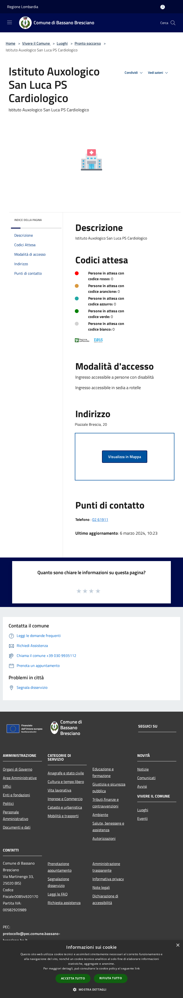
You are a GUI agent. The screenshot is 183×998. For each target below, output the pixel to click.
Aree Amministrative (20, 778)
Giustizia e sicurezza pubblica (108, 787)
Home (10, 43)
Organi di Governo (17, 769)
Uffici (7, 786)
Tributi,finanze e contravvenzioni (105, 803)
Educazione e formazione (103, 772)
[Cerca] (173, 23)
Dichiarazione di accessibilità (105, 899)
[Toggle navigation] (9, 22)
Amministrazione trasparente (106, 867)
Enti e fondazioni (16, 795)
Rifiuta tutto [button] (110, 978)
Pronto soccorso (88, 43)
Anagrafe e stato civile (66, 773)
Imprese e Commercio (65, 799)
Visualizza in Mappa (124, 457)
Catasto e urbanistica (65, 807)
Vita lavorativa (59, 790)
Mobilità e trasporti (63, 816)
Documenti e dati (16, 827)
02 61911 (100, 519)
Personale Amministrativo (15, 815)
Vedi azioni (156, 72)
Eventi (142, 818)
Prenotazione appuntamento (59, 867)
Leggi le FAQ (58, 894)
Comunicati (146, 778)
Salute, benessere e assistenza (108, 826)
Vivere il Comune (36, 43)
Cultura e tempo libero (66, 781)
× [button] (177, 945)
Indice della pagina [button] (28, 220)
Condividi (131, 72)
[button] (91, 989)
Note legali (101, 887)
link (137, 968)
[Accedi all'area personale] (162, 7)
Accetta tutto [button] (73, 978)
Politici (8, 803)
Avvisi (142, 786)
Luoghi (62, 43)
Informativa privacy (108, 879)
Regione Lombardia (22, 7)
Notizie (143, 769)
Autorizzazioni (104, 838)
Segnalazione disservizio (58, 882)
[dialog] (91, 969)
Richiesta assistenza (64, 902)
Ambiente (100, 814)
